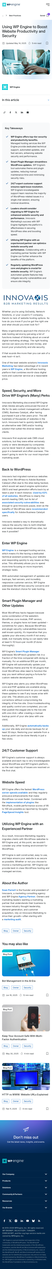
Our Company (8, 1174)
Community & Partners (12, 1194)
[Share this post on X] (16, 112)
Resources (7, 1201)
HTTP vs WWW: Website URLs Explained (25, 1094)
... (3, 15)
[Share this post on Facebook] (10, 112)
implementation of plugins (20, 802)
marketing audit (12, 919)
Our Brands (7, 1208)
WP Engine (15, 87)
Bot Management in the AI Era (18, 980)
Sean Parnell (9, 890)
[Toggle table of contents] (48, 100)
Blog (6, 931)
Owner (16, 931)
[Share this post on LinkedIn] (21, 112)
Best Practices (15, 15)
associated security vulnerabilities (20, 502)
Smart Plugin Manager (27, 651)
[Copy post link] (4, 112)
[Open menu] (47, 4)
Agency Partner (27, 896)
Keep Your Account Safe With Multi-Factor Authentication (22, 1038)
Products (6, 1181)
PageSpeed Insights (13, 812)
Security (27, 931)
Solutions (6, 1188)
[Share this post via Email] (27, 112)
